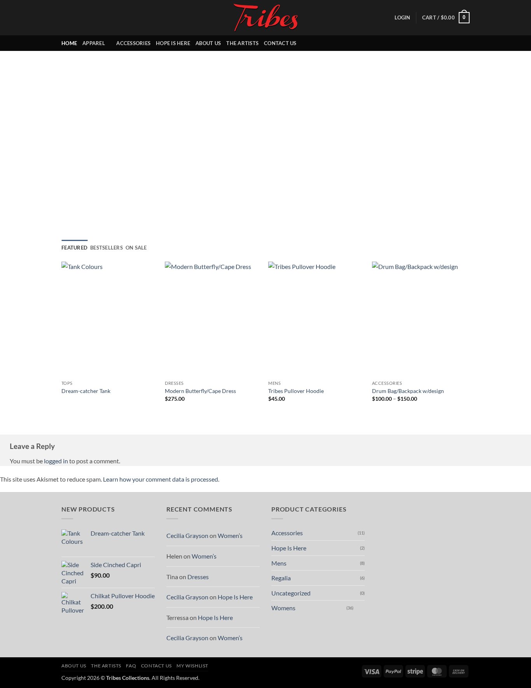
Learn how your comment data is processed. (161, 479)
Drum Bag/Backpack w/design (408, 391)
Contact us (280, 43)
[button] (402, 17)
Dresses (198, 576)
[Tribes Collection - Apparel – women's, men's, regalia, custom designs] (265, 17)
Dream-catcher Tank (85, 391)
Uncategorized (291, 593)
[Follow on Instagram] (444, 43)
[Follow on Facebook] (434, 43)
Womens (283, 607)
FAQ (131, 666)
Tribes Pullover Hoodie (296, 391)
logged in (56, 460)
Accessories (133, 43)
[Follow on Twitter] (454, 43)
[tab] (74, 247)
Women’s (230, 535)
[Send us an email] (464, 43)
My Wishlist (192, 666)
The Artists (242, 43)
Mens (278, 563)
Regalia (281, 577)
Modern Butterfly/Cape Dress (200, 391)
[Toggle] (360, 608)
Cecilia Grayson (187, 535)
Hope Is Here (173, 43)
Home (69, 43)
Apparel (93, 43)
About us (208, 43)
